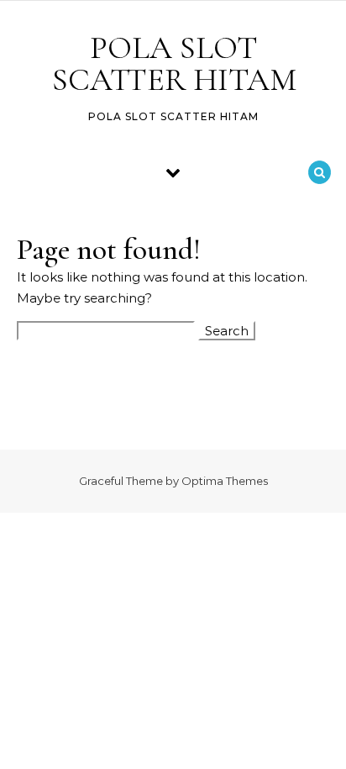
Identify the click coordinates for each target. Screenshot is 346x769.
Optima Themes (224, 480)
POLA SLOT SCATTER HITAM (174, 64)
